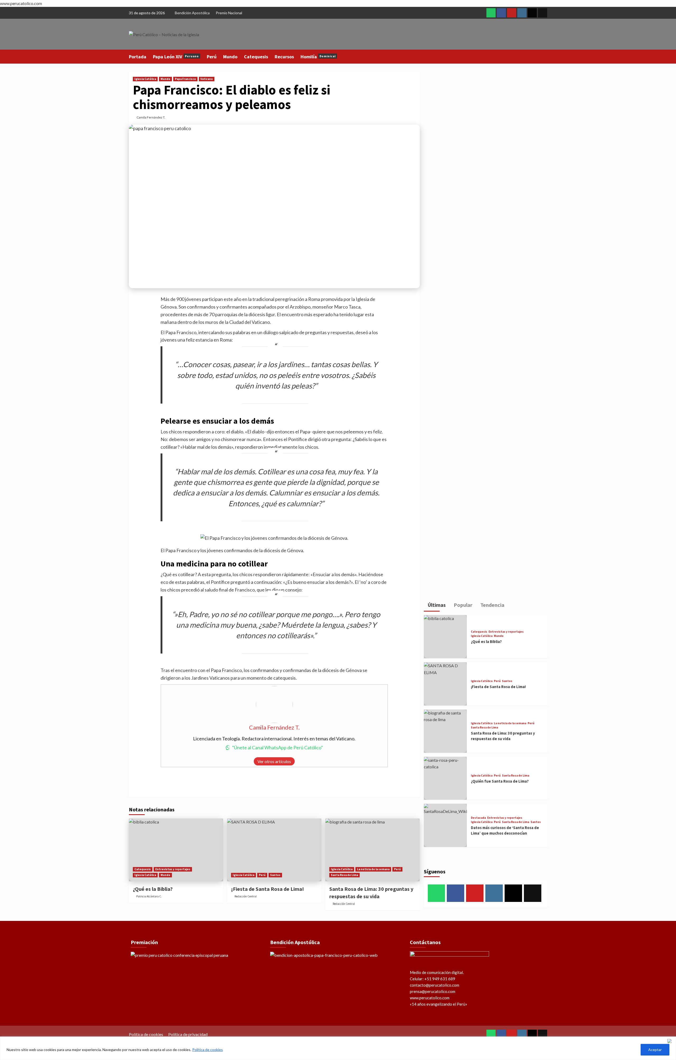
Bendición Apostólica (192, 13)
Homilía (318, 57)
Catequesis (256, 57)
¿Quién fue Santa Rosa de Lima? (500, 781)
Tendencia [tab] (491, 605)
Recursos (284, 57)
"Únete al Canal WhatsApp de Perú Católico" (277, 747)
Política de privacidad (188, 1034)
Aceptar (655, 1049)
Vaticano (206, 79)
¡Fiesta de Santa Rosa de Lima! (267, 889)
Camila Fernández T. (151, 117)
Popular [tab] (462, 605)
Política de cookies (207, 1049)
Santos (275, 875)
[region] (338, 1048)
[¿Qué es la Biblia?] (176, 849)
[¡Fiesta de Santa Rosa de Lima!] (274, 849)
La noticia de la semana (373, 869)
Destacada (478, 817)
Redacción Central (245, 896)
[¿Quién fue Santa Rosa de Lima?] (445, 778)
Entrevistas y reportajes (172, 869)
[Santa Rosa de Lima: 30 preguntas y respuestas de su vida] (372, 849)
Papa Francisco (185, 79)
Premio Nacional (229, 13)
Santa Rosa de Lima (344, 875)
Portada (137, 57)
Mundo (230, 57)
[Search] (544, 56)
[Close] (670, 1041)
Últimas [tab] (436, 605)
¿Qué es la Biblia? (153, 889)
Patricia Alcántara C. (149, 896)
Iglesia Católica (145, 79)
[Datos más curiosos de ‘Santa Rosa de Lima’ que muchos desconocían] (445, 825)
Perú (212, 57)
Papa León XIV (176, 57)
